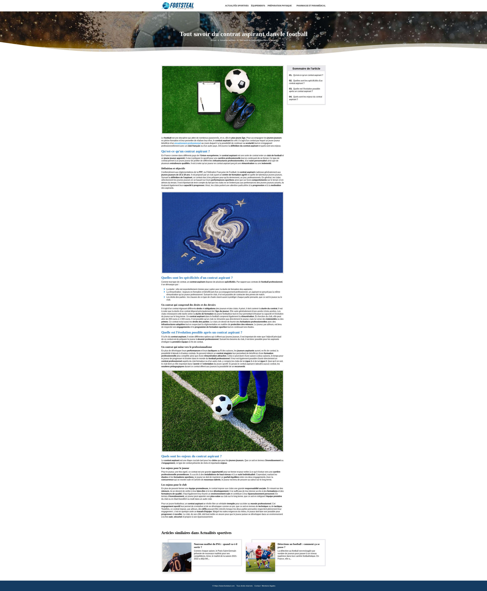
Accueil (213, 40)
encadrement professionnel (187, 143)
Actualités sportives (237, 6)
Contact (257, 586)
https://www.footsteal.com (224, 586)
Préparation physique (280, 6)
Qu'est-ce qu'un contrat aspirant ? (306, 75)
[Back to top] (480, 584)
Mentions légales (268, 586)
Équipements (258, 6)
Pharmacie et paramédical (311, 6)
